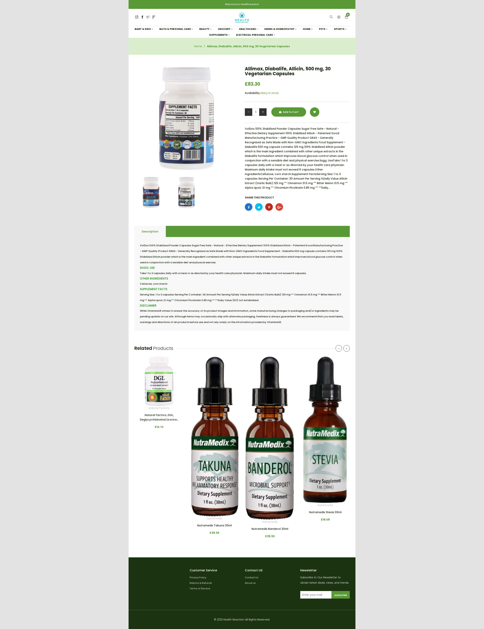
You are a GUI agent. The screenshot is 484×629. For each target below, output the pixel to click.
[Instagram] (148, 17)
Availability (252, 93)
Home (198, 46)
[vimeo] (269, 207)
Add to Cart (290, 112)
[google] (153, 17)
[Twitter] (136, 17)
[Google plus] (279, 207)
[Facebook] (142, 17)
